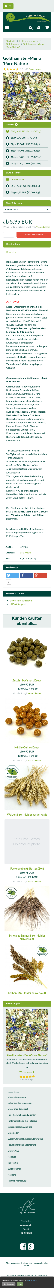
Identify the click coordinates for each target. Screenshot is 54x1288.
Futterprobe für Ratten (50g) (27, 868)
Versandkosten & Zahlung (20, 1127)
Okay (20, 1284)
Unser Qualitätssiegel (18, 1109)
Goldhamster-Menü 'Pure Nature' (27, 1055)
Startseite (11, 41)
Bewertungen (35, 69)
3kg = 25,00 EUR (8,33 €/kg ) (25, 144)
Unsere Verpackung (17, 1097)
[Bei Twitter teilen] (12, 575)
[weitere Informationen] (8, 582)
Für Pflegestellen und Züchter (22, 1115)
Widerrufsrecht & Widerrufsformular (25, 1139)
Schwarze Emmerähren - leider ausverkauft (27, 937)
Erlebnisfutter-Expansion (20, 1103)
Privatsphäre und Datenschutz (22, 1145)
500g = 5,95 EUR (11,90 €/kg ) (26, 131)
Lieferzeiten (13, 1133)
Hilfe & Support (18, 604)
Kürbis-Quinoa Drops (27, 747)
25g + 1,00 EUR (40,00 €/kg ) (25, 186)
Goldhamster (13, 44)
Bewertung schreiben (21, 600)
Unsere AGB (13, 1151)
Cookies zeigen (9, 1284)
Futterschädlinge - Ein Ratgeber (22, 1121)
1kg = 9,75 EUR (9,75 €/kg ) (24, 137)
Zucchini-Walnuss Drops (27, 680)
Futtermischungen (28, 41)
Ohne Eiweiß (17, 179)
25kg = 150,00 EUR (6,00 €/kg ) (26, 163)
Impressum (13, 1163)
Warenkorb (26, 1225)
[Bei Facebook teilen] (26, 575)
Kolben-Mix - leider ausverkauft (27, 993)
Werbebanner (14, 1169)
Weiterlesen (25, 1072)
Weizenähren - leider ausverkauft (27, 814)
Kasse (26, 1228)
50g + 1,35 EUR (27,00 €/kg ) (25, 192)
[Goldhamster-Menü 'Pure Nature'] (27, 97)
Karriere (12, 1175)
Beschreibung (13, 244)
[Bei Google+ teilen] (40, 575)
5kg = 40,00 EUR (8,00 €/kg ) (25, 150)
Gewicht (10, 124)
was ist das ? (32, 1280)
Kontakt (12, 1157)
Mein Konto (26, 1232)
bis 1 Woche (25, 553)
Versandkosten (43, 227)
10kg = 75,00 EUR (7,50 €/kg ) (26, 157)
